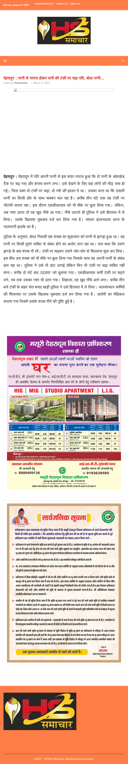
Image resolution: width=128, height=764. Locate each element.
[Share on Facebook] (35, 152)
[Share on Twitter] (42, 152)
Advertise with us (44, 4)
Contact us (62, 4)
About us (75, 4)
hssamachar (21, 82)
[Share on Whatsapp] (57, 152)
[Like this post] (27, 152)
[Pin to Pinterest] (50, 152)
